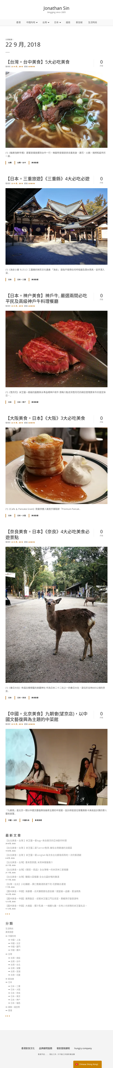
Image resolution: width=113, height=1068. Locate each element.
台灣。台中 (21, 163)
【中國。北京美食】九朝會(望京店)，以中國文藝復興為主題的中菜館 (47, 716)
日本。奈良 (21, 698)
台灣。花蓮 (15, 975)
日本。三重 (21, 279)
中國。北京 (12, 820)
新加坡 (79, 22)
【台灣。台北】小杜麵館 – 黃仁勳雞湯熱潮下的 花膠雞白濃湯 (36, 884)
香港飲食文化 (28, 1048)
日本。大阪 (21, 515)
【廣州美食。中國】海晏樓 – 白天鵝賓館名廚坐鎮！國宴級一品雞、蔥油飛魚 (43, 891)
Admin (31, 66)
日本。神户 (21, 402)
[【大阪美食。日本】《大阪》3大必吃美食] (56, 429)
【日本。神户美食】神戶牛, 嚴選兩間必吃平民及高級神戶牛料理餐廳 (46, 298)
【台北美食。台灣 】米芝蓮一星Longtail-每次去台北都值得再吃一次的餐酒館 (43, 855)
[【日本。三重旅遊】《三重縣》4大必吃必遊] (56, 189)
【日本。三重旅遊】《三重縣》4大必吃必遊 (48, 179)
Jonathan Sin (56, 8)
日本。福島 (15, 1003)
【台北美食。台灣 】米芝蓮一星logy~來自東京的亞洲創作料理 (36, 840)
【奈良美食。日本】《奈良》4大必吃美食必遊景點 (48, 534)
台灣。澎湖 (15, 971)
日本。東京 (15, 996)
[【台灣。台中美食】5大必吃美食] (56, 72)
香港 (18, 22)
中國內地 (30, 22)
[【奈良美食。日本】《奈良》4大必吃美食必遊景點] (56, 548)
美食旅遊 (35, 163)
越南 (68, 22)
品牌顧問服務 (45, 1048)
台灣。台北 (15, 964)
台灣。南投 (15, 958)
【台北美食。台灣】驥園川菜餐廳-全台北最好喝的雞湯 (32, 876)
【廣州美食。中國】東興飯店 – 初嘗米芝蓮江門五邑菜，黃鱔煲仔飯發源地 (42, 898)
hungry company (83, 1048)
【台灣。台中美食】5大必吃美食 (38, 62)
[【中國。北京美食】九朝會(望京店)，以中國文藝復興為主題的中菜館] (56, 730)
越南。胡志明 (14, 1007)
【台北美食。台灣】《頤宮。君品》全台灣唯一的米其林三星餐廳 (37, 869)
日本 (56, 22)
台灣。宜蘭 (15, 968)
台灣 (44, 22)
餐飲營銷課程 (63, 1048)
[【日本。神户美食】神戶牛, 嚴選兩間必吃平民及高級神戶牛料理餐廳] (56, 312)
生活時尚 (92, 22)
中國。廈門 (15, 946)
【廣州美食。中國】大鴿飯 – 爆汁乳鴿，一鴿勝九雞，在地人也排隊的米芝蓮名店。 (46, 905)
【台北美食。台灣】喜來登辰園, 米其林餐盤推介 (29, 862)
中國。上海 (15, 940)
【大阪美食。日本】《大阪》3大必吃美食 (45, 418)
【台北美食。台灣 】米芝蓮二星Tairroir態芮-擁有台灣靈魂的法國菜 (39, 847)
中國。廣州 (15, 950)
